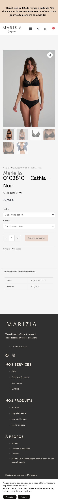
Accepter (9, 497)
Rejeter (24, 497)
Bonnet (6, 220)
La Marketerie (31, 475)
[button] (27, 29)
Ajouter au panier (36, 238)
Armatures (15, 168)
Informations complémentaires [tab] (19, 271)
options (28, 491)
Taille (6, 209)
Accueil (6, 168)
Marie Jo (12, 173)
